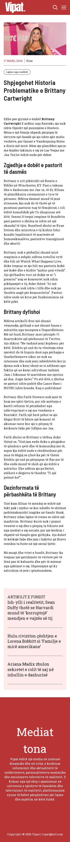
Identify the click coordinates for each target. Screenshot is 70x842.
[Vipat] (14, 7)
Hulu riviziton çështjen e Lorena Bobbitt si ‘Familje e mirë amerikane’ (34, 641)
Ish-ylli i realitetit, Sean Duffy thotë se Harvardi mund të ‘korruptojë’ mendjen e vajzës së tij (31, 610)
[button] (55, 7)
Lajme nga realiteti (17, 72)
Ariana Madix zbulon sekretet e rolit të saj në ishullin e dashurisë (30, 669)
